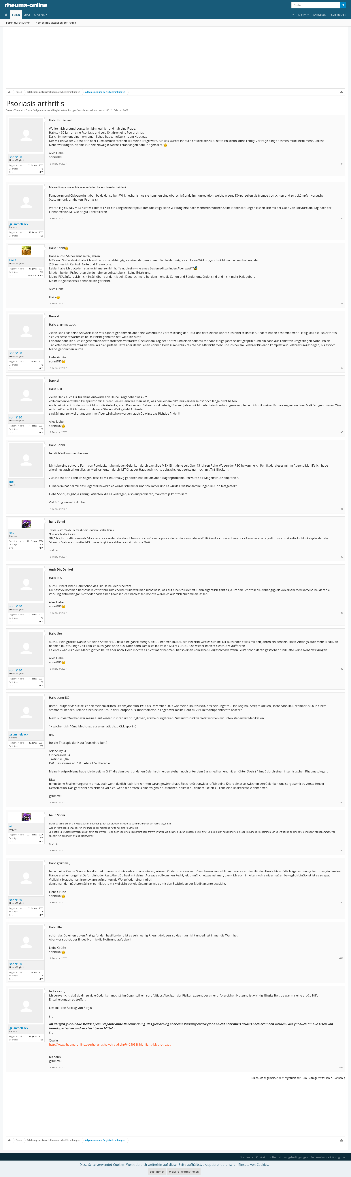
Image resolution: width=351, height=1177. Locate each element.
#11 (341, 850)
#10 (341, 802)
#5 (342, 432)
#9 (342, 668)
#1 (342, 163)
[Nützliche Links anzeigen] (341, 92)
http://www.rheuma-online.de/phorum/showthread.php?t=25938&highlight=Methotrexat (110, 1044)
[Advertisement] (175, 59)
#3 (342, 303)
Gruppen (39, 14)
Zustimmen (157, 1171)
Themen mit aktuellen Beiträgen (55, 22)
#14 (341, 1067)
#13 (341, 958)
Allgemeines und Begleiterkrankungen (55, 110)
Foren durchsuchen (18, 22)
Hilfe (273, 1157)
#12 (341, 902)
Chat (27, 14)
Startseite (246, 1157)
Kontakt (261, 1157)
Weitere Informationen (184, 1171)
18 (42, 168)
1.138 (40, 235)
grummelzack (18, 224)
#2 (342, 218)
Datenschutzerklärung (325, 1157)
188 (41, 272)
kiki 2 (12, 260)
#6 (342, 509)
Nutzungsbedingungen (293, 1157)
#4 (342, 368)
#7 (342, 556)
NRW (41, 172)
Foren (16, 14)
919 (41, 544)
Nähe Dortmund (35, 275)
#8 (342, 612)
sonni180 (104, 110)
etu (11, 533)
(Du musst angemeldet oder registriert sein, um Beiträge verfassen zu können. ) (298, 1078)
